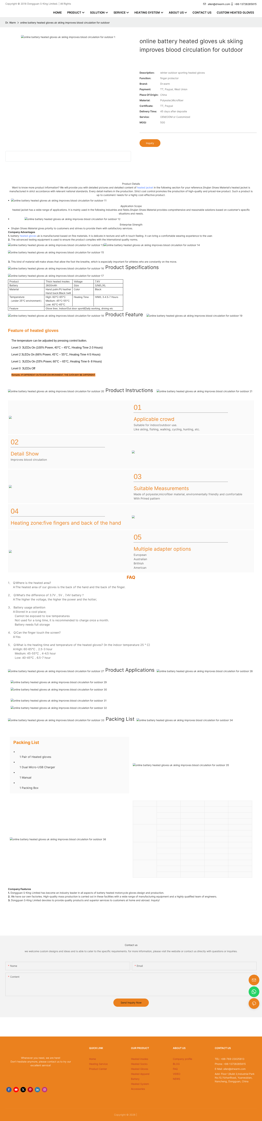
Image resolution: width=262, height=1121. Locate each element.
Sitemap (143, 1114)
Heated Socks (139, 1063)
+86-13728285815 (245, 4)
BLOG (176, 1063)
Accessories (138, 1088)
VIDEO (176, 1073)
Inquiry (150, 143)
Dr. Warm (10, 22)
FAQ (175, 1068)
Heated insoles (139, 1058)
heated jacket (145, 187)
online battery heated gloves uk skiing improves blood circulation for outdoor (65, 22)
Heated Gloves (139, 1068)
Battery (135, 1078)
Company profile (182, 1058)
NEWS (176, 1078)
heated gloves (28, 235)
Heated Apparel (140, 1073)
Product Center (98, 1068)
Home (92, 1058)
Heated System (140, 1083)
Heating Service (98, 1063)
